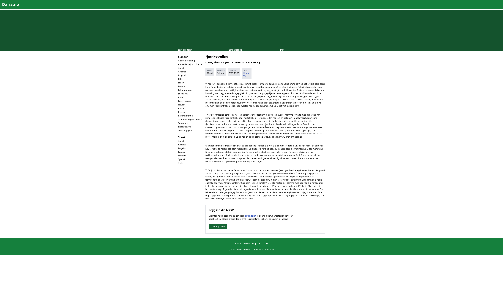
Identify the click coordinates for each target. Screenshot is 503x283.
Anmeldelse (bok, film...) (190, 64)
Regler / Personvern (244, 243)
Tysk (180, 163)
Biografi (182, 75)
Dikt (282, 49)
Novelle (181, 104)
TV (244, 76)
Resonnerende (185, 115)
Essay (181, 82)
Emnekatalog (235, 49)
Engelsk (182, 148)
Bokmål (182, 144)
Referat (181, 112)
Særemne (183, 123)
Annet (181, 68)
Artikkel (182, 71)
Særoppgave (184, 126)
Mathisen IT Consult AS (263, 249)
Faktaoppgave (185, 90)
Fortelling (183, 93)
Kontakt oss (262, 243)
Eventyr (182, 86)
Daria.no (10, 4)
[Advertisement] (251, 28)
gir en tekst (250, 215)
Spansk (181, 159)
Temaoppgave (185, 130)
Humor (246, 73)
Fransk (181, 152)
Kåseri (181, 97)
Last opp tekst (185, 49)
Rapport (182, 108)
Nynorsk (182, 155)
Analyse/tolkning (186, 60)
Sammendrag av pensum (190, 119)
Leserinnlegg (184, 101)
